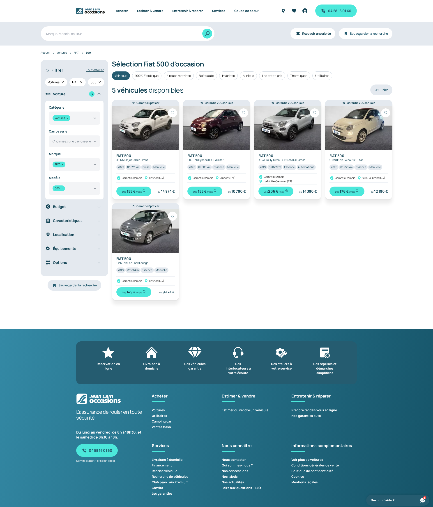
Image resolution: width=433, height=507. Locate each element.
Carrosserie (58, 131)
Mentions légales (304, 482)
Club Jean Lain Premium (170, 482)
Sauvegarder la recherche (369, 33)
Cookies (297, 476)
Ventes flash (161, 427)
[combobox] (74, 118)
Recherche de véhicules (170, 476)
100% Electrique (147, 75)
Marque (55, 154)
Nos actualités (233, 482)
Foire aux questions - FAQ (241, 488)
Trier (384, 90)
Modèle (54, 178)
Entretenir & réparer (187, 11)
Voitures (158, 410)
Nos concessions (235, 471)
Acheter (122, 11)
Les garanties (162, 493)
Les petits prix (272, 75)
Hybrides (228, 75)
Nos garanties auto (306, 415)
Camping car (161, 421)
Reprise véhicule (164, 471)
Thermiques (298, 75)
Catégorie (56, 107)
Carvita (157, 488)
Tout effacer (95, 70)
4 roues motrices (179, 75)
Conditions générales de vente (315, 465)
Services (218, 11)
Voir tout (121, 75)
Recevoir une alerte (316, 33)
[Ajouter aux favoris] (172, 112)
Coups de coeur (246, 11)
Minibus (248, 75)
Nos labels (230, 476)
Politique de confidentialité (312, 471)
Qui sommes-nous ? (237, 465)
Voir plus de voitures (307, 459)
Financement (162, 465)
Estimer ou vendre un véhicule (245, 410)
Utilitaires (322, 75)
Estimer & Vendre (150, 11)
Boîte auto (206, 75)
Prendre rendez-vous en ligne (314, 410)
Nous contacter (234, 459)
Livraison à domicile (167, 459)
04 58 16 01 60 (339, 10)
